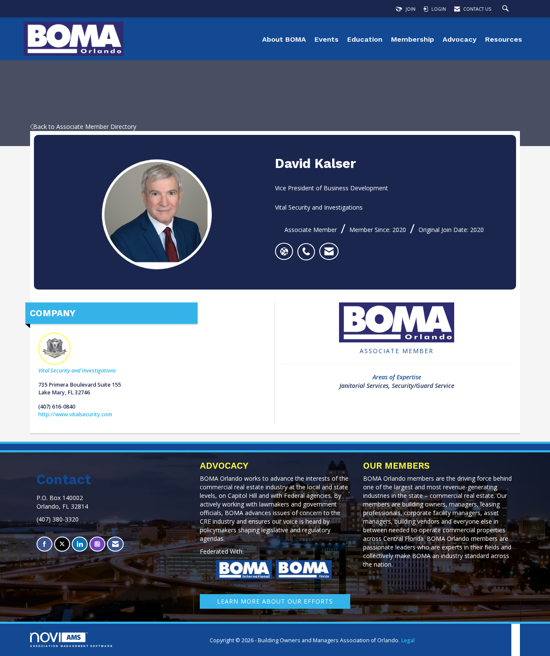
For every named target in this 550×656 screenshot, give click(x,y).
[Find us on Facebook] (44, 544)
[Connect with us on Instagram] (97, 544)
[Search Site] (506, 9)
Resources (503, 39)
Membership (412, 39)
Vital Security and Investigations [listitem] (77, 370)
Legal (408, 640)
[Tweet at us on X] (62, 544)
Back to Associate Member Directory (84, 126)
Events (327, 39)
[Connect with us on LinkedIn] (80, 544)
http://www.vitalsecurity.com (75, 414)
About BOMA (284, 39)
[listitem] (308, 247)
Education (364, 39)
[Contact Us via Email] (115, 544)
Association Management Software (71, 645)
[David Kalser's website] (284, 251)
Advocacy (460, 39)
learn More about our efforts (275, 601)
